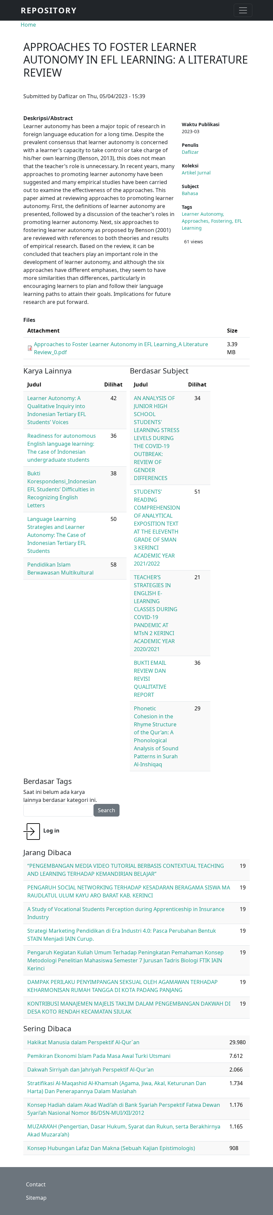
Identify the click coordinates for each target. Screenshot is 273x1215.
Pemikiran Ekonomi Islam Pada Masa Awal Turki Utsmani (98, 1056)
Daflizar (190, 152)
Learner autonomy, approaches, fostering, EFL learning (212, 221)
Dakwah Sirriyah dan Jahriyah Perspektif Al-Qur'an (90, 1069)
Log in (51, 830)
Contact (36, 1184)
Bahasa (190, 193)
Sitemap (36, 1197)
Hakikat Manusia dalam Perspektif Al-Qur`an (83, 1042)
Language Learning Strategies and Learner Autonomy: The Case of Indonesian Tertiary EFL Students (56, 535)
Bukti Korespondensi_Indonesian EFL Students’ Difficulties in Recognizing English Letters (61, 489)
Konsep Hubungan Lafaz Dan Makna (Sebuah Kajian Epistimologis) (111, 1148)
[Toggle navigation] (243, 10)
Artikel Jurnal (196, 172)
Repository (49, 10)
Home (28, 24)
